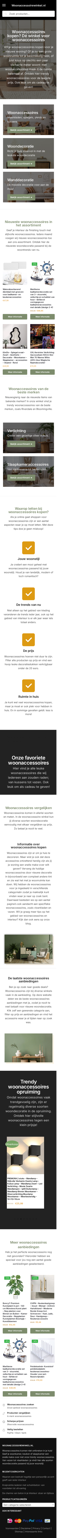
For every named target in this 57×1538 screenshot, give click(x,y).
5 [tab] (27, 1218)
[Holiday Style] (28, 153)
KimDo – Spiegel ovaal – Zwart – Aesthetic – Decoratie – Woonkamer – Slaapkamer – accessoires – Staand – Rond (15, 357)
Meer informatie (15, 317)
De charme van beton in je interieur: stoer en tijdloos (28, 1493)
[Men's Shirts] (28, 119)
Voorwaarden (12, 1528)
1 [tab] (14, 1218)
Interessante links (33, 1531)
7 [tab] (33, 1218)
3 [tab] (20, 1218)
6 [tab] (30, 1218)
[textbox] (28, 1505)
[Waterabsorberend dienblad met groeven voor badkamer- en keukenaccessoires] (15, 273)
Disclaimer (26, 1528)
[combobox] (28, 1505)
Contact (46, 1528)
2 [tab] (17, 1218)
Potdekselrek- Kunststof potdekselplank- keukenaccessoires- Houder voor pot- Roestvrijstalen (41, 1371)
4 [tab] (24, 1218)
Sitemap (19, 1531)
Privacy (36, 1528)
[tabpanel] (25, 1165)
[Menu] (6, 5)
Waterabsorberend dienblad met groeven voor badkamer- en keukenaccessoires (13, 293)
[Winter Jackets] (28, 187)
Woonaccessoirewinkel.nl (29, 5)
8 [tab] (36, 1218)
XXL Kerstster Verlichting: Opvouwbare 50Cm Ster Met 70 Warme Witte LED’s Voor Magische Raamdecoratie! (42, 357)
